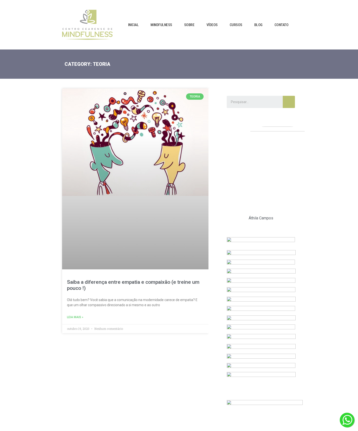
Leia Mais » (75, 317)
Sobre (189, 25)
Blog (258, 25)
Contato (281, 25)
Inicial (133, 25)
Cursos (236, 25)
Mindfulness (161, 25)
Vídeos (212, 25)
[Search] (289, 102)
